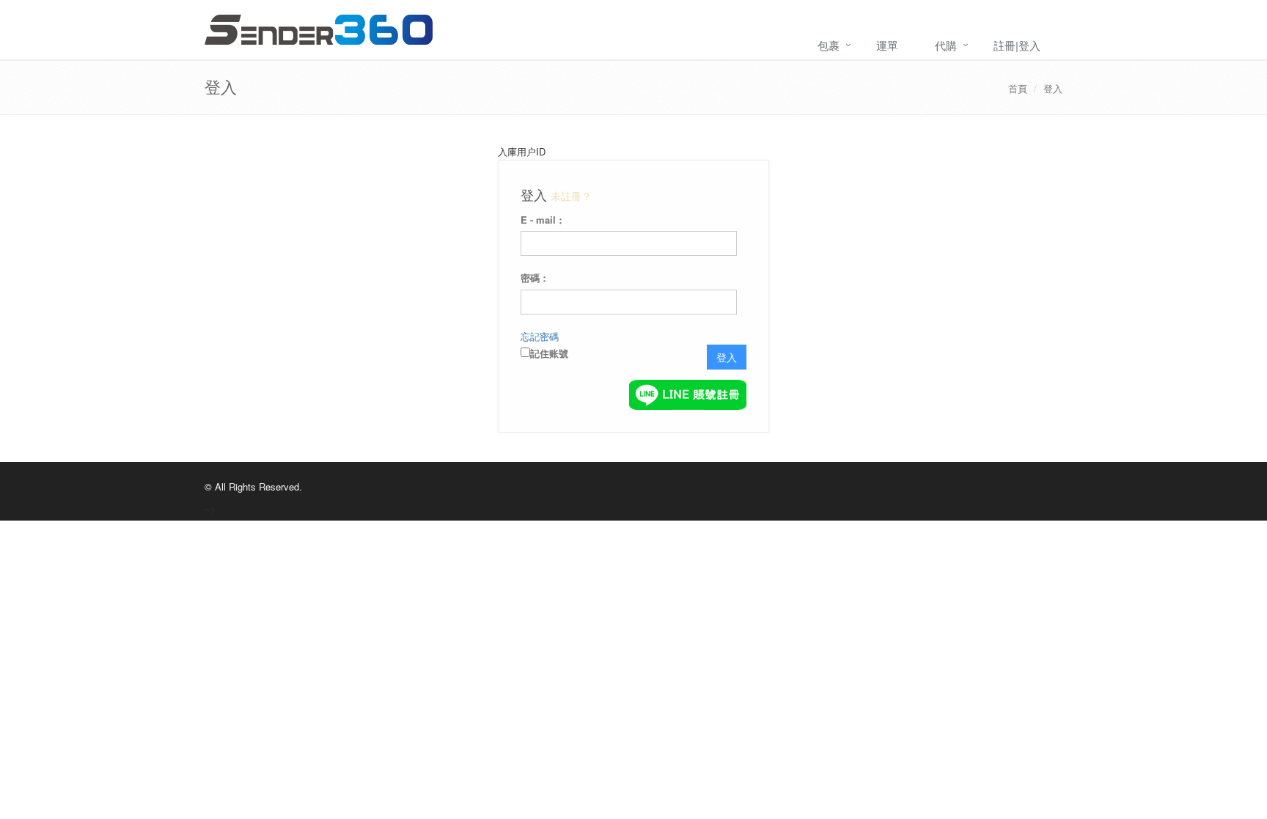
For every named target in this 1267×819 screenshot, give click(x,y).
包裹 (829, 45)
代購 (946, 45)
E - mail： (543, 220)
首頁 (1017, 88)
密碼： (535, 277)
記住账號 (549, 353)
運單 (887, 45)
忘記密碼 (540, 336)
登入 (1052, 88)
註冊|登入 (1017, 45)
